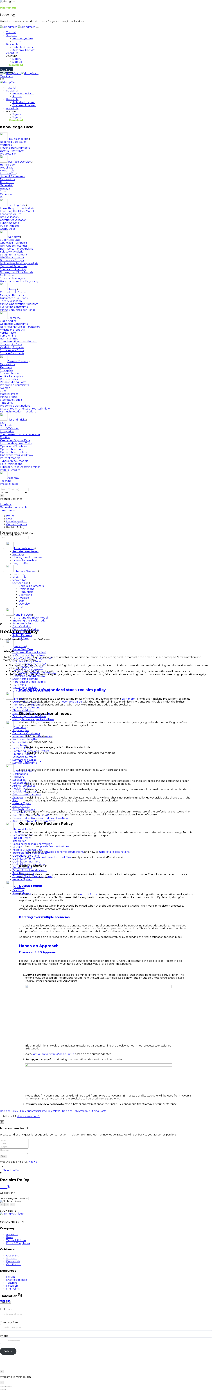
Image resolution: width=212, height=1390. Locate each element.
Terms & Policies (16, 1240)
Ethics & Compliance (18, 1243)
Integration (7, 431)
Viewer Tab (7, 170)
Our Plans (6, 70)
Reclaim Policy (9, 379)
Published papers (23, 47)
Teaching (5, 480)
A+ (12, 1204)
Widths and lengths (12, 329)
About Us (12, 53)
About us (12, 1234)
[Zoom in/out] (10, 1386)
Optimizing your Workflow (16, 455)
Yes (31, 1161)
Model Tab (6, 167)
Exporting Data (9, 222)
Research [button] (12, 44)
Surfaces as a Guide (12, 350)
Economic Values (10, 214)
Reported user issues (13, 141)
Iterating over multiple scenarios (44, 917)
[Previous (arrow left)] (1, 1389)
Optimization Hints (11, 449)
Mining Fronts (8, 396)
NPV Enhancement (12, 257)
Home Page (7, 164)
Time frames (7, 510)
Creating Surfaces (11, 344)
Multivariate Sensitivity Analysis (19, 263)
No (35, 1161)
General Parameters (12, 176)
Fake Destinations (11, 463)
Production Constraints (14, 385)
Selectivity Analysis (11, 251)
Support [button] (11, 35)
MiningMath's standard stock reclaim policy (62, 689)
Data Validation (9, 217)
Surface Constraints (12, 353)
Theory (11, 289)
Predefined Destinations (15, 405)
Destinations (7, 179)
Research (12, 99)
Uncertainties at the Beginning (19, 281)
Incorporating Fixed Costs (16, 443)
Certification (13, 1264)
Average (5, 188)
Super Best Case (10, 239)
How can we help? (28, 1116)
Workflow (13, 236)
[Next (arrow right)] (4, 1389)
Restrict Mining (9, 338)
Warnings (6, 144)
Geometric (6, 185)
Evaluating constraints (14, 306)
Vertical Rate (8, 332)
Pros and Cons (30, 761)
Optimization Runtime (14, 452)
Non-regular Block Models (16, 272)
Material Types (9, 393)
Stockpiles (6, 370)
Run (2, 197)
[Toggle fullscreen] (7, 1386)
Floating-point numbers (15, 147)
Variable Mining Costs (13, 382)
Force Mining (8, 335)
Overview (6, 194)
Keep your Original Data (15, 440)
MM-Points (13, 1288)
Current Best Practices (14, 292)
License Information (12, 150)
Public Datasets (9, 225)
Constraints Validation (13, 219)
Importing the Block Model (17, 211)
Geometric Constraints (14, 323)
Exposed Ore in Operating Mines (20, 466)
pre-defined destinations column (53, 1054)
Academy (13, 477)
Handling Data (16, 205)
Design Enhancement (13, 254)
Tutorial (11, 32)
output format (89, 894)
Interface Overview (19, 161)
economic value (72, 701)
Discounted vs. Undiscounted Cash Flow (25, 408)
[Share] (4, 1386)
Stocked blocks (9, 373)
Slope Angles (8, 320)
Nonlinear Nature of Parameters (20, 326)
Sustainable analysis (12, 278)
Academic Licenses (23, 50)
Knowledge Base (22, 38)
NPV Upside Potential (13, 245)
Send (3, 1156)
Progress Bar (8, 153)
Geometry (13, 317)
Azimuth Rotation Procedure (18, 411)
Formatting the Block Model (17, 208)
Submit (8, 1351)
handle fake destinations (114, 851)
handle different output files (53, 857)
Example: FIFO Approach (38, 952)
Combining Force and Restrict (18, 341)
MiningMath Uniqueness (15, 295)
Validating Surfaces (12, 347)
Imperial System (10, 469)
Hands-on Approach (39, 946)
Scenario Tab (8, 173)
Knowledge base (16, 1279)
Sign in (16, 58)
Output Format (30, 885)
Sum (3, 191)
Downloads (13, 1261)
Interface (5, 504)
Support (11, 90)
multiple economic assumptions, (64, 851)
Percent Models (10, 458)
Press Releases (9, 483)
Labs (3, 422)
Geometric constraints (13, 507)
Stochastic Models (11, 399)
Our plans (12, 1255)
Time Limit (6, 402)
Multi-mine (7, 275)
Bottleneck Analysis (12, 260)
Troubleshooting (18, 138)
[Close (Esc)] (1, 1386)
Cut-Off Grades (9, 428)
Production (7, 182)
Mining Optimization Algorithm (19, 304)
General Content (17, 361)
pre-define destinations (54, 846)
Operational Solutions (13, 446)
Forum (16, 41)
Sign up (17, 61)
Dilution (5, 437)
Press (9, 1237)
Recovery (6, 367)
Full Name (6, 1309)
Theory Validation (11, 301)
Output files (7, 228)
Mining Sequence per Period (18, 309)
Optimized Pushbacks (13, 242)
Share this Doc (11, 1170)
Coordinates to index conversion (20, 434)
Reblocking (7, 425)
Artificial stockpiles (11, 376)
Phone (4, 1335)
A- (2, 1204)
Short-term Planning (13, 269)
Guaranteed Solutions (13, 298)
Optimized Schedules (13, 266)
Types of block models (14, 461)
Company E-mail (10, 1322)
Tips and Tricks (16, 419)
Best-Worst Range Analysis (16, 248)
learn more (128, 698)
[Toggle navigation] (37, 27)
